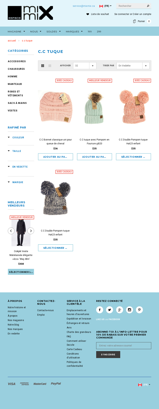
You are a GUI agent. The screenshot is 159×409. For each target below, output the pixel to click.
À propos (12, 315)
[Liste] (49, 65)
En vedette (14, 333)
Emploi (41, 314)
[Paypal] (56, 383)
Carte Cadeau (74, 349)
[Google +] (119, 309)
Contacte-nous (45, 310)
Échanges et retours (78, 323)
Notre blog (13, 324)
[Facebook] (99, 309)
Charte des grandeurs (79, 332)
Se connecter (121, 14)
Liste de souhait (100, 14)
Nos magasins (16, 320)
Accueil (12, 40)
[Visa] (12, 383)
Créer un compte (142, 14)
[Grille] (42, 65)
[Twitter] (109, 309)
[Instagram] (129, 309)
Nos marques (15, 329)
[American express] (24, 383)
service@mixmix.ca (84, 6)
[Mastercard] (40, 383)
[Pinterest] (139, 309)
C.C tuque (27, 40)
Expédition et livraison (79, 318)
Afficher (65, 65)
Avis (69, 327)
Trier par (108, 65)
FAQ (69, 336)
